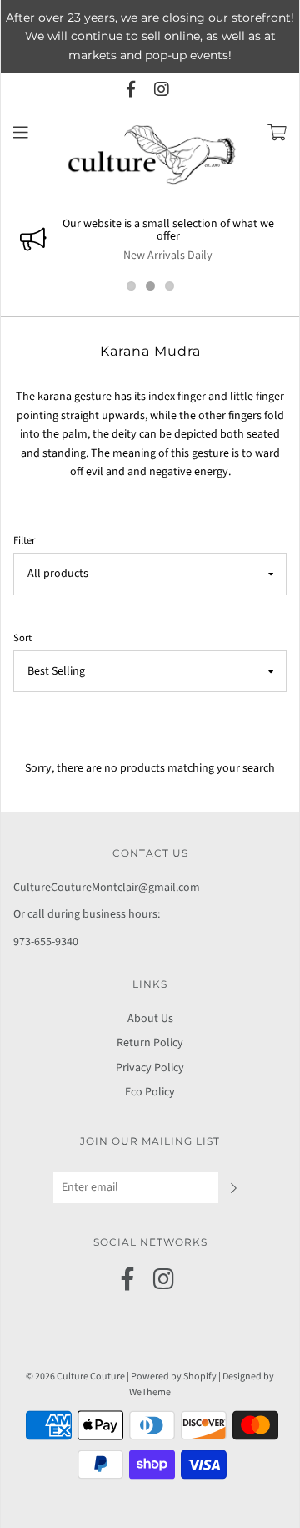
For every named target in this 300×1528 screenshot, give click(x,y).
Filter (24, 540)
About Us (150, 1018)
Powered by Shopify (174, 1376)
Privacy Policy (150, 1068)
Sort (22, 637)
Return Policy (150, 1043)
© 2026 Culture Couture (75, 1376)
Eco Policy (150, 1092)
